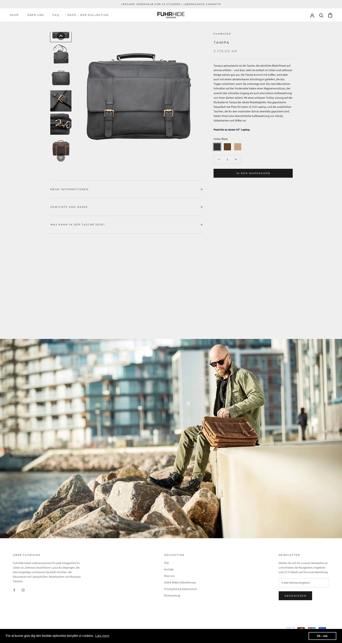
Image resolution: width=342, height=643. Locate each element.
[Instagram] (23, 590)
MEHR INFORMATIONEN (69, 189)
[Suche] (321, 15)
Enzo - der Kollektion (88, 14)
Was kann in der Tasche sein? (77, 224)
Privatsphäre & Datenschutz (180, 589)
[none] (61, 36)
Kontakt (169, 569)
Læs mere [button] (102, 635)
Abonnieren (295, 595)
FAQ (55, 14)
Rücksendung (172, 596)
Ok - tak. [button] (322, 635)
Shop (14, 14)
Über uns (35, 14)
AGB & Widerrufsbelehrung (180, 583)
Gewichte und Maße (69, 206)
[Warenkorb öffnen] (330, 15)
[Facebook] (14, 590)
